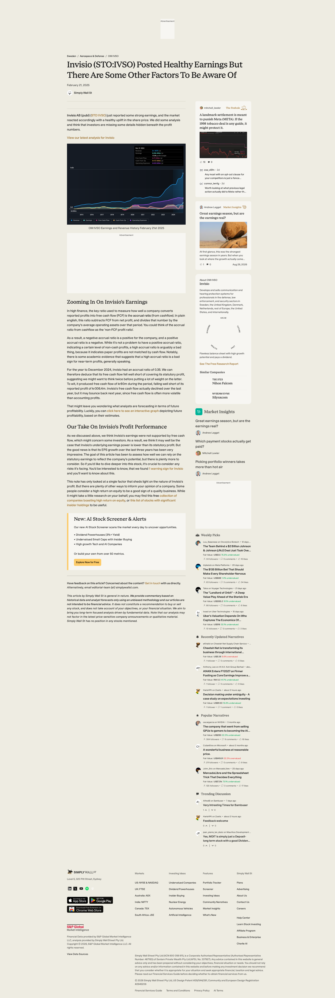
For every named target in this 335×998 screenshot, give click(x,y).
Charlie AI (242, 943)
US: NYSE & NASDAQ (146, 882)
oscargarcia (208, 722)
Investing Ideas (211, 895)
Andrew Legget (210, 432)
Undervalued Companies (182, 882)
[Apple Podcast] (92, 889)
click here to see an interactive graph (133, 411)
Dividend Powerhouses (181, 889)
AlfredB (206, 801)
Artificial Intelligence (180, 915)
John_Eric (208, 768)
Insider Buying (176, 895)
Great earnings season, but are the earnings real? (222, 423)
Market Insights (211, 908)
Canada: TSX (142, 908)
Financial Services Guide (148, 990)
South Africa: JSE (144, 915)
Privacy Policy (202, 990)
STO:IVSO (98, 115)
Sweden (71, 56)
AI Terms (218, 990)
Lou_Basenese (210, 542)
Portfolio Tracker (212, 882)
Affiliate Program (246, 930)
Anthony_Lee (209, 667)
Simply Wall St (83, 92)
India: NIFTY (141, 902)
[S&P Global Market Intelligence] (78, 928)
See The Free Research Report (219, 363)
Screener (208, 889)
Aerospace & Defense (92, 56)
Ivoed (205, 611)
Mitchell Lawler (210, 453)
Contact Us (243, 902)
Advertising (243, 889)
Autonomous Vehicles (181, 908)
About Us (242, 895)
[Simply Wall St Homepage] (82, 872)
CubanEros (208, 745)
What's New (209, 915)
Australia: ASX (142, 895)
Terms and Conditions (178, 990)
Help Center (243, 917)
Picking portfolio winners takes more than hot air (220, 464)
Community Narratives (215, 902)
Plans (240, 882)
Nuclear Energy (177, 902)
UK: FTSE (140, 889)
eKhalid (206, 643)
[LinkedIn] (69, 889)
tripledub (207, 565)
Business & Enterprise (249, 937)
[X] (75, 889)
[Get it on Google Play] (101, 900)
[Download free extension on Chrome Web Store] (85, 909)
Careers (241, 908)
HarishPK (207, 690)
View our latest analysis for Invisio (90, 138)
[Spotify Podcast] (87, 889)
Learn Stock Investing (249, 924)
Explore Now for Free (87, 562)
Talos (205, 588)
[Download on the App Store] (77, 900)
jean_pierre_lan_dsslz (213, 832)
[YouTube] (81, 888)
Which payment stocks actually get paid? (223, 444)
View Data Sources (77, 954)
